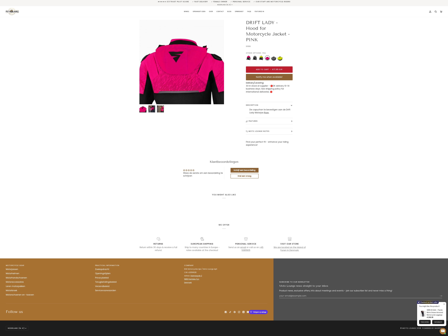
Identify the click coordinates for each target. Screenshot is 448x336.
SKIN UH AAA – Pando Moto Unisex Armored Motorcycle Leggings (435, 312)
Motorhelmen (12, 273)
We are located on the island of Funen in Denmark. (290, 249)
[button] (186, 11)
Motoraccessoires (15, 282)
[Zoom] (181, 62)
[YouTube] (248, 312)
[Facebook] (226, 312)
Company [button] (189, 265)
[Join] (439, 296)
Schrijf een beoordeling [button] (244, 170)
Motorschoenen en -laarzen (20, 294)
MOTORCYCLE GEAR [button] (15, 265)
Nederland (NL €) (224, 5)
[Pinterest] (235, 312)
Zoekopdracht (102, 269)
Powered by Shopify (432, 328)
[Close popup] (444, 304)
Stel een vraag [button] (244, 176)
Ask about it (438, 322)
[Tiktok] (230, 312)
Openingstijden (102, 273)
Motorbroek (11, 290)
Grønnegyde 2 (196, 276)
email (243, 247)
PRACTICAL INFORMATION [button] (107, 265)
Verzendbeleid (102, 286)
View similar (425, 322)
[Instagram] (239, 312)
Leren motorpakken (15, 286)
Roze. (266, 112)
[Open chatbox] (443, 331)
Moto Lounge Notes (259, 131)
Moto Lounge (409, 328)
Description (252, 105)
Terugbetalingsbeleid (106, 282)
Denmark (188, 282)
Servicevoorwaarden (105, 290)
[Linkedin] (243, 312)
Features (253, 121)
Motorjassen (12, 269)
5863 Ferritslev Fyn (191, 279)
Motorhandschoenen (16, 277)
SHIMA (248, 46)
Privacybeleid (102, 277)
